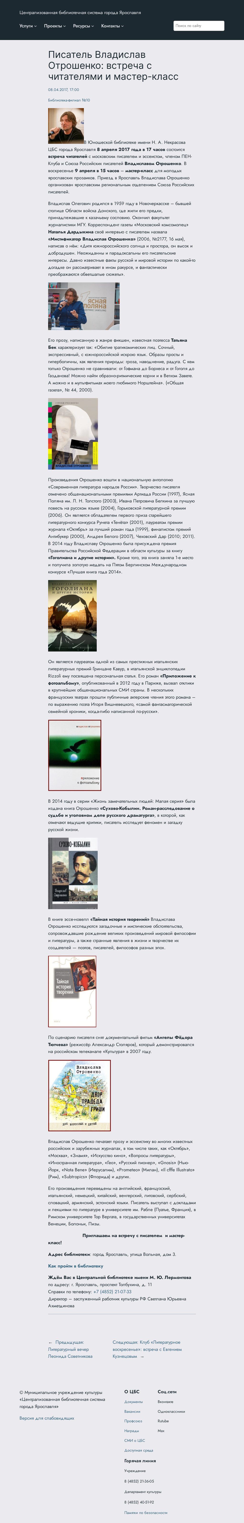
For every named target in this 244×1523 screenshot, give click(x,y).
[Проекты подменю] (64, 26)
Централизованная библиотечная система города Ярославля (80, 12)
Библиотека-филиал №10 (69, 100)
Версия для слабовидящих (47, 1418)
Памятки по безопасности (146, 1512)
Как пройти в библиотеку (75, 1265)
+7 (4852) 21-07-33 (112, 1291)
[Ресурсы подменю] (92, 26)
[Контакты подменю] (122, 26)
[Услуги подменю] (35, 26)
